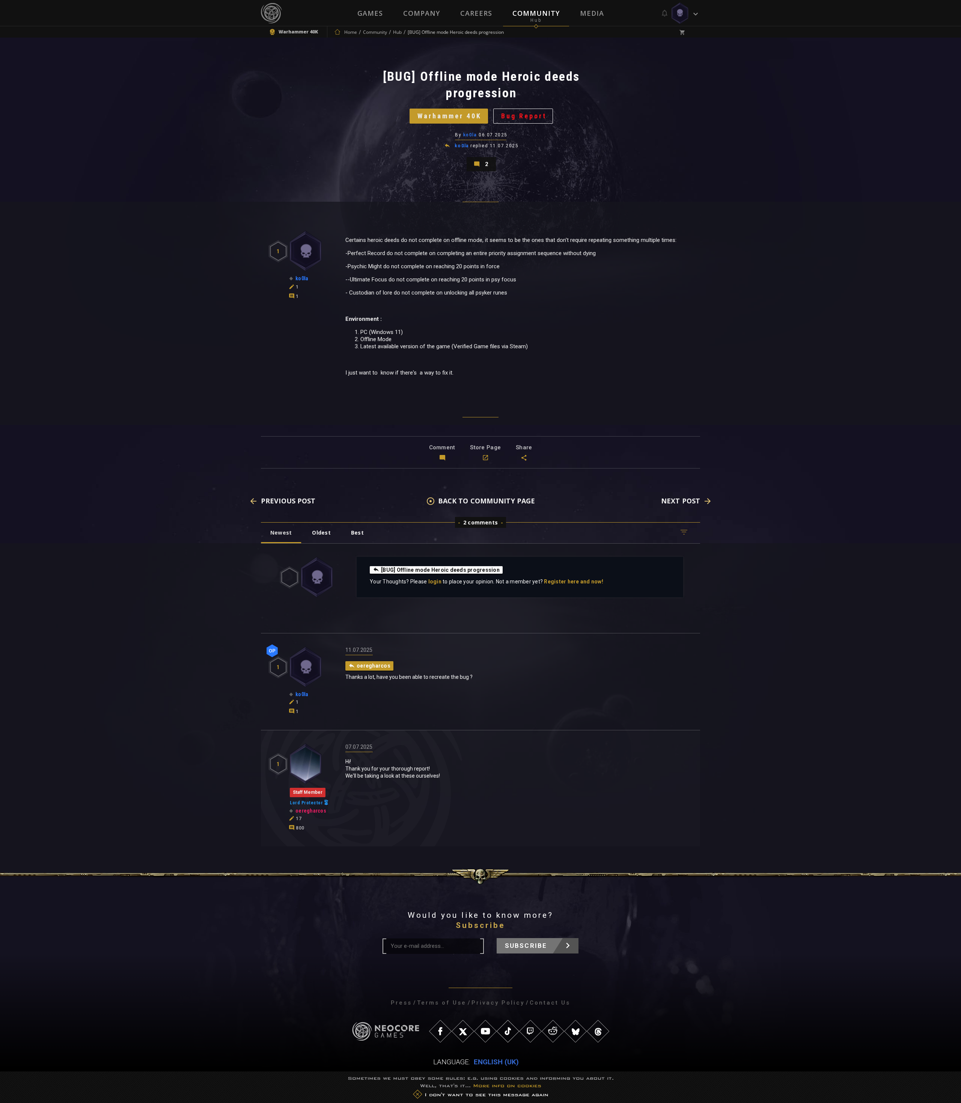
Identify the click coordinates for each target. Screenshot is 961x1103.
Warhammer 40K (449, 116)
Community (536, 13)
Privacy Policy (497, 1002)
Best (357, 532)
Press (401, 1002)
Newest (281, 532)
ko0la (470, 134)
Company (421, 13)
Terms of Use (441, 1002)
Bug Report (524, 116)
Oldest (321, 532)
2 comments (480, 522)
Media (592, 13)
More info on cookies (507, 1085)
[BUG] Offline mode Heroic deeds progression (440, 570)
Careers (476, 13)
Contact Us (550, 1002)
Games (370, 13)
